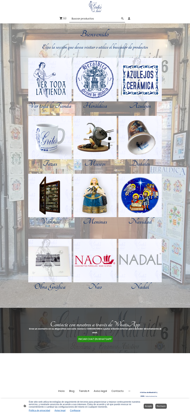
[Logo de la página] (95, 6)
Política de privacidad (39, 410)
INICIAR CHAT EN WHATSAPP (95, 339)
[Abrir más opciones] (129, 391)
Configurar (75, 410)
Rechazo (161, 406)
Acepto (148, 406)
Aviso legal (60, 410)
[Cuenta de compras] (129, 18)
